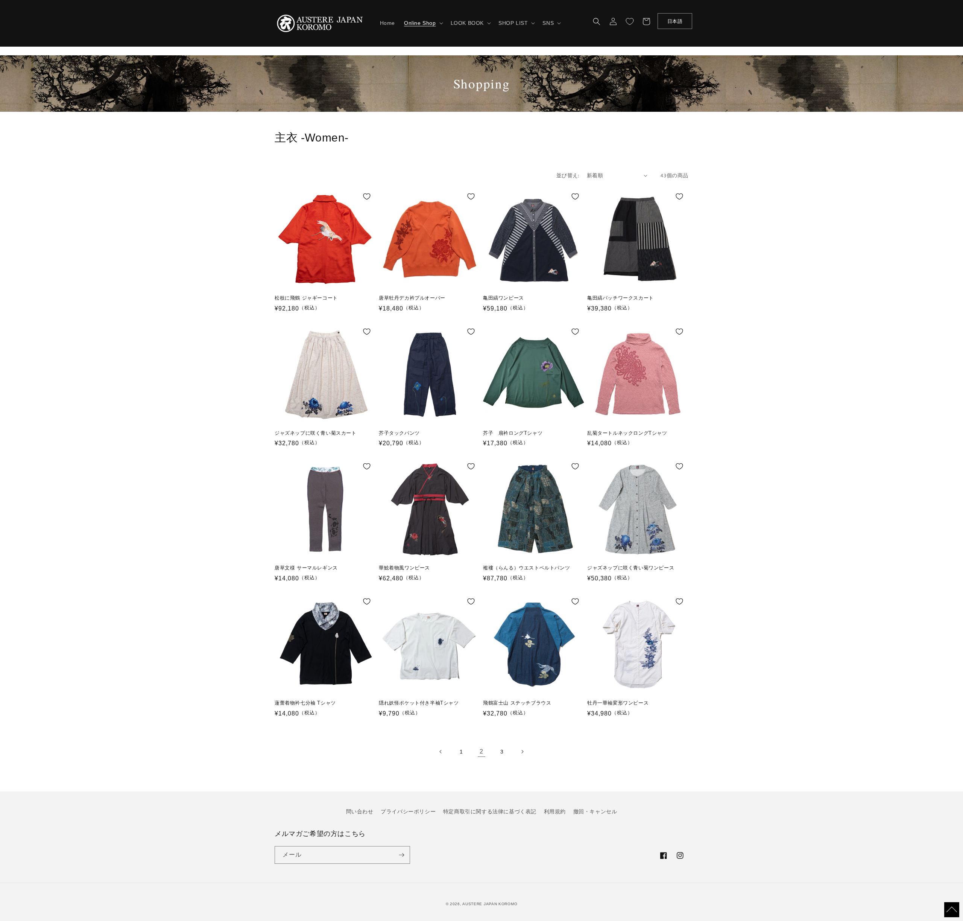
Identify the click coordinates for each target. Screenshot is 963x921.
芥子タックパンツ (399, 433)
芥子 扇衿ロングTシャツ (512, 433)
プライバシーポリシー (408, 811)
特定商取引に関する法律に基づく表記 (489, 811)
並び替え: (567, 175)
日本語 (674, 21)
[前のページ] (441, 751)
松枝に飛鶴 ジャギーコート (306, 298)
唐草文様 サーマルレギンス (306, 568)
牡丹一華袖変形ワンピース (618, 703)
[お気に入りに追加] (367, 196)
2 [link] (481, 751)
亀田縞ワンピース (503, 298)
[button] (422, 23)
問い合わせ (360, 811)
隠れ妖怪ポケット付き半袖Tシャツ (419, 703)
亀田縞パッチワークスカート (620, 298)
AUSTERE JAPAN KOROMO (489, 904)
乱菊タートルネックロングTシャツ (627, 433)
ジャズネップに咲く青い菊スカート (316, 433)
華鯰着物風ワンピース (404, 568)
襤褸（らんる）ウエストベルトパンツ (526, 568)
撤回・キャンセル (595, 811)
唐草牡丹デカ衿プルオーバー (412, 298)
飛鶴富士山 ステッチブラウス (517, 703)
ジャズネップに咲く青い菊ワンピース (630, 568)
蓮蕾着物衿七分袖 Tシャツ (305, 703)
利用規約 (555, 811)
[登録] (401, 855)
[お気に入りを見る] (629, 21)
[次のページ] (522, 751)
